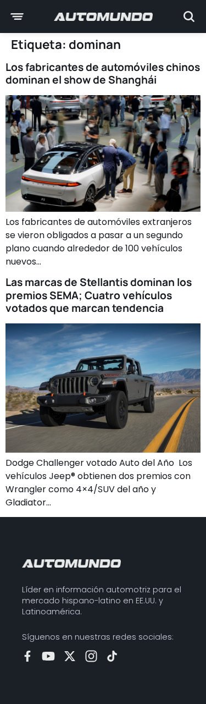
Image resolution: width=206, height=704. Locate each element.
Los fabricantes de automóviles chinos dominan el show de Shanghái (102, 73)
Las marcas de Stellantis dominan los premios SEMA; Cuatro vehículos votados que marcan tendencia (98, 295)
